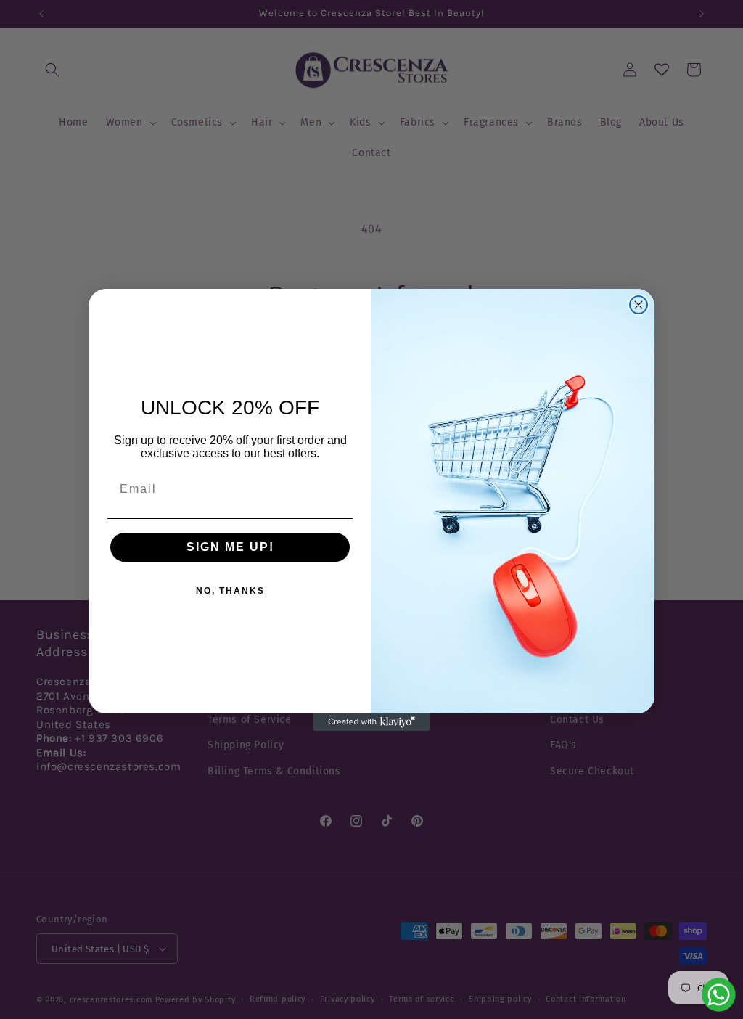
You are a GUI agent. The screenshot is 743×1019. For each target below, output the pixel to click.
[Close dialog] (638, 305)
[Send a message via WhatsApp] (719, 995)
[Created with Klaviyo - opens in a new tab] (371, 722)
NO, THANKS (230, 591)
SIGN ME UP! (230, 547)
